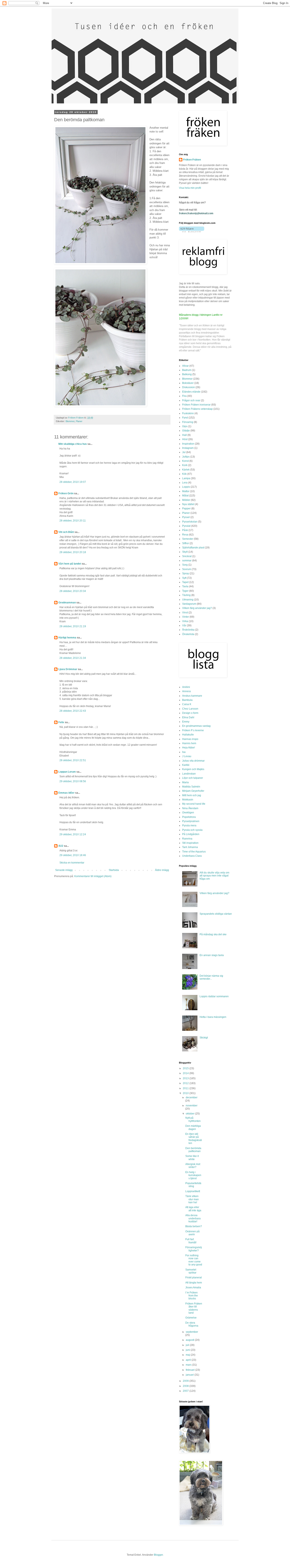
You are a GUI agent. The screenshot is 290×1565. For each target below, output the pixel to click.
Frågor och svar (191, 400)
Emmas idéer (66, 792)
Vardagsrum (189, 603)
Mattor (185, 491)
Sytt (184, 577)
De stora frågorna (191, 1324)
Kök (184, 473)
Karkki (185, 764)
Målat (185, 495)
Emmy (185, 721)
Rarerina (187, 838)
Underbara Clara (192, 855)
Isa (184, 752)
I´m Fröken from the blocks (191, 1295)
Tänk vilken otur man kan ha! (192, 1199)
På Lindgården (190, 834)
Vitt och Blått (66, 532)
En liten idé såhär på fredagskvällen (193, 1139)
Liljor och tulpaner (192, 777)
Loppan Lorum (67, 771)
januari (190, 1374)
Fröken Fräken (192, 159)
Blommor (70, 421)
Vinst (185, 612)
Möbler (186, 500)
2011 (186, 1088)
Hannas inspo (190, 739)
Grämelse (191, 1317)
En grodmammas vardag (196, 725)
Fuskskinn (188, 413)
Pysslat (186, 525)
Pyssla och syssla (192, 829)
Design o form (190, 712)
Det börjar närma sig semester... (211, 977)
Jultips (186, 456)
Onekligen (188, 812)
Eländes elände (191, 391)
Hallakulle (188, 734)
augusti (190, 1339)
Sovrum (186, 569)
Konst (185, 460)
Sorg (185, 564)
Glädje (186, 430)
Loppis (186, 486)
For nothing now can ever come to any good (193, 1260)
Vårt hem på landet (69, 563)
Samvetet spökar (190, 1271)
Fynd (185, 417)
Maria (185, 782)
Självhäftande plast (193, 547)
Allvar (185, 365)
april (188, 1359)
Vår (184, 625)
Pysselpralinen (190, 821)
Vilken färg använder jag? (197, 608)
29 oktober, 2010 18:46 (72, 855)
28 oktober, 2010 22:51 (72, 760)
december (191, 1097)
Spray (185, 573)
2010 (186, 1093)
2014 (186, 1073)
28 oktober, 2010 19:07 (72, 481)
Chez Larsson (190, 708)
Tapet (185, 582)
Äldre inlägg (162, 870)
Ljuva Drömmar (67, 669)
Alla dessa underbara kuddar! (193, 1218)
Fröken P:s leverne (193, 730)
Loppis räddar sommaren (214, 996)
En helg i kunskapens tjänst (193, 1175)
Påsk (185, 530)
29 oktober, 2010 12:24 (72, 834)
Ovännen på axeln (192, 1233)
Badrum (186, 370)
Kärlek (186, 469)
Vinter (185, 616)
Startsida (114, 870)
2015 (186, 1068)
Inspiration (188, 443)
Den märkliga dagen (193, 1127)
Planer (79, 421)
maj (188, 1354)
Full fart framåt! (190, 1241)
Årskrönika (188, 629)
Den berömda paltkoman (193, 1150)
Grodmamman (67, 602)
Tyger (185, 590)
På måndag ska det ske (213, 934)
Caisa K (186, 704)
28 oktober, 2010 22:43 (72, 710)
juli (188, 1345)
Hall (184, 435)
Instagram (188, 448)
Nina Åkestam (190, 808)
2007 (186, 1390)
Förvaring (187, 422)
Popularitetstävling (193, 1185)
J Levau (186, 756)
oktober (190, 1113)
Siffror (185, 543)
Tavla (185, 586)
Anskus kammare (192, 695)
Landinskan (189, 773)
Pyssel (186, 517)
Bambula (187, 700)
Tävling (186, 595)
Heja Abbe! (188, 747)
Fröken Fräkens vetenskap (197, 408)
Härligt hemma (67, 637)
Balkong (187, 374)
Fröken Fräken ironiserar (196, 404)
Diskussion (188, 387)
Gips (184, 426)
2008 (186, 1386)
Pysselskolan (189, 521)
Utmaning (187, 599)
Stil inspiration (190, 842)
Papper (186, 508)
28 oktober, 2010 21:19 (72, 626)
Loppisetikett (192, 1191)
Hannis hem (189, 743)
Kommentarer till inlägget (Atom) (92, 876)
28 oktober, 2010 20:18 (72, 552)
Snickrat (186, 556)
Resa (185, 534)
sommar (186, 560)
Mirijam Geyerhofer (193, 790)
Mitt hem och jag (191, 795)
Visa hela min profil (190, 187)
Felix (61, 722)
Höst (184, 439)
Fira (184, 395)
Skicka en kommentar (71, 862)
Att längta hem (193, 1282)
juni (188, 1349)
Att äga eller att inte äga (193, 1209)
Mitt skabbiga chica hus (72, 443)
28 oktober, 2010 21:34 (72, 657)
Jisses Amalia (193, 1287)
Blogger (158, 1554)
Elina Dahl (188, 717)
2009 (186, 1380)
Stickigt (204, 1037)
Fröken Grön (65, 493)
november (191, 1105)
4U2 (60, 845)
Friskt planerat (193, 1277)
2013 (186, 1078)
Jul (184, 452)
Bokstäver (188, 383)
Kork (184, 465)
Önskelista (188, 634)
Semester (187, 538)
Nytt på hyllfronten (193, 1119)
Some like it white (192, 1158)
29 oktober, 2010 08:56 (72, 781)
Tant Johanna (190, 847)
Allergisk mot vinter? (192, 1166)
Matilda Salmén (191, 786)
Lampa (186, 478)
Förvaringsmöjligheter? (193, 1249)
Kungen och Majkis (193, 769)
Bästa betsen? (193, 1226)
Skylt (185, 551)
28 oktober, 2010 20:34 (72, 591)
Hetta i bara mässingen (213, 1017)
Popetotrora (189, 817)
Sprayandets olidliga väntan (216, 913)
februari (190, 1369)
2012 (186, 1083)
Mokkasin (187, 799)
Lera (184, 482)
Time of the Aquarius (194, 851)
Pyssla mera (189, 825)
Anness (186, 691)
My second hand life (193, 803)
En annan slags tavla (212, 955)
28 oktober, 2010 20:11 (72, 520)
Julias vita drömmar (193, 760)
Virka (185, 621)
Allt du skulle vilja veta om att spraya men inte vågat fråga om (214, 875)
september (192, 1331)
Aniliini (186, 687)
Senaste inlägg (64, 870)
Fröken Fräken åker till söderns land (193, 1308)
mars (189, 1364)
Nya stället (188, 504)
